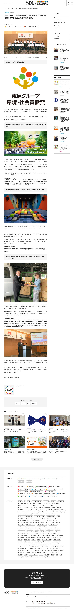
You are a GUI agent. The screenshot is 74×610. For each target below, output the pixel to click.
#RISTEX (23, 511)
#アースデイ (43, 526)
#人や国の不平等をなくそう (34, 529)
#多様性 (34, 514)
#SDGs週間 (56, 509)
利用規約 (27, 608)
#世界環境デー (53, 501)
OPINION (57, 28)
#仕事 (42, 550)
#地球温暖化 (47, 507)
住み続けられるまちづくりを (24, 493)
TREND (57, 30)
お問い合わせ (49, 592)
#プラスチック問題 (56, 522)
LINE (28, 403)
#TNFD (54, 520)
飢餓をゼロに (30, 486)
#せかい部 (41, 507)
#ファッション (34, 511)
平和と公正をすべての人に (34, 496)
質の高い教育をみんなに (54, 486)
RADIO (57, 25)
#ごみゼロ (61, 546)
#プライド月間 (31, 520)
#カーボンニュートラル (22, 529)
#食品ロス (37, 531)
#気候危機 (53, 535)
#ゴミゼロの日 (54, 518)
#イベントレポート (49, 531)
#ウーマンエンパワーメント (23, 522)
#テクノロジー (62, 509)
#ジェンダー (28, 518)
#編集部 (28, 501)
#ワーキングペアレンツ (33, 554)
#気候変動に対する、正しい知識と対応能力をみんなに (28, 537)
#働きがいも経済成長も (22, 520)
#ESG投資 (50, 509)
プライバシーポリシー (33, 608)
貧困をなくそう (21, 486)
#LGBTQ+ (20, 544)
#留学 (19, 511)
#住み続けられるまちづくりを (23, 526)
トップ (5, 8)
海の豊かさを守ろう (61, 493)
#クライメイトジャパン (45, 535)
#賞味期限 (31, 556)
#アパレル (50, 514)
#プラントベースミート (22, 533)
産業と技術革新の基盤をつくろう (30, 26)
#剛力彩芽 (33, 539)
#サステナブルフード (56, 548)
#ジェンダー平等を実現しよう (23, 535)
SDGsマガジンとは (4, 3)
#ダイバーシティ (30, 531)
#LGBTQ (58, 541)
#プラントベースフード (30, 524)
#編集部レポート (60, 535)
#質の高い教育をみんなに (45, 537)
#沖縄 (54, 541)
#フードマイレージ (46, 503)
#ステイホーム (46, 501)
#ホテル (37, 522)
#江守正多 (42, 531)
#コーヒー (58, 552)
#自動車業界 (54, 537)
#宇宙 (42, 546)
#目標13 (52, 554)
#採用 (53, 552)
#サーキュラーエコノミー (37, 501)
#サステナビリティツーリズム (23, 546)
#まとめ (58, 516)
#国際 (54, 556)
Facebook (23, 403)
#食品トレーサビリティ (22, 505)
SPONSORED (57, 38)
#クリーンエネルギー (46, 548)
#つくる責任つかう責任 (42, 514)
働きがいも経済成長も (23, 491)
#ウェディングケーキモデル (46, 522)
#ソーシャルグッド (44, 529)
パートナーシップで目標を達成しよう (49, 496)
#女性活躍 (20, 539)
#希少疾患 (47, 554)
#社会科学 (53, 507)
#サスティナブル (43, 509)
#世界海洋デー (21, 514)
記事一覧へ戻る (37, 459)
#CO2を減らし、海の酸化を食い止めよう (36, 544)
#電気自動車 (37, 541)
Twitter (33, 596)
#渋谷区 (25, 554)
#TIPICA (19, 556)
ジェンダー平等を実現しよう (24, 489)
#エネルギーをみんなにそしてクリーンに (25, 541)
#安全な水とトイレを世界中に (34, 548)
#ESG (59, 511)
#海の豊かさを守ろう (57, 539)
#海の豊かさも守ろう (51, 526)
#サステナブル (60, 507)
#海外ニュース (28, 514)
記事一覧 (9, 8)
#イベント (20, 501)
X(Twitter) (18, 403)
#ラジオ (37, 546)
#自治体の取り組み (48, 550)
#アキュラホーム (21, 524)
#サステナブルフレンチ (46, 539)
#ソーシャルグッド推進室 (33, 533)
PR (56, 17)
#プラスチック (21, 518)
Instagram (39, 596)
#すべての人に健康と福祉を (39, 516)
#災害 (28, 511)
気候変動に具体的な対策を (49, 493)
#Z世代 (55, 514)
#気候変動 (48, 518)
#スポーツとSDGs (21, 531)
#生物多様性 (35, 507)
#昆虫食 (32, 546)
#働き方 (38, 539)
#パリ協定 (39, 503)
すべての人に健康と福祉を (41, 486)
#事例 (63, 511)
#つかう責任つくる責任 (22, 503)
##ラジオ (59, 537)
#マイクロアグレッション (54, 529)
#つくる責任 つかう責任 (22, 548)
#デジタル (32, 522)
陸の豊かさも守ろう (22, 496)
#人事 (61, 554)
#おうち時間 (25, 556)
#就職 (56, 546)
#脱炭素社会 (57, 531)
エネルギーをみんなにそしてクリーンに (13, 26)
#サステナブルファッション (23, 509)
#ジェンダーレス (32, 503)
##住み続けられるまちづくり (53, 533)
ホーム (27, 592)
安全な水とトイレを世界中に (38, 489)
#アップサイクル (43, 533)
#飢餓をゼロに (48, 556)
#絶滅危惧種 (41, 511)
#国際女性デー (21, 550)
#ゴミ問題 (54, 511)
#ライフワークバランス (39, 556)
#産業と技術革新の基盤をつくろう (51, 544)
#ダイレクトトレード (35, 550)
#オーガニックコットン (58, 550)
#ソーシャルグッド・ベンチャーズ (24, 507)
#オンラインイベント (49, 546)
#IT (31, 526)
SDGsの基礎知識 (11, 3)
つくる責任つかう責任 (37, 493)
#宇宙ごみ (27, 550)
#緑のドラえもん (55, 503)
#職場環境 (20, 554)
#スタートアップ (35, 518)
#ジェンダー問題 (32, 505)
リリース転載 (57, 36)
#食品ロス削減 (61, 501)
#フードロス (36, 526)
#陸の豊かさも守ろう (34, 509)
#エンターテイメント (35, 535)
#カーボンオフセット (53, 524)
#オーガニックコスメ (41, 505)
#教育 (57, 554)
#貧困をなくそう (39, 520)
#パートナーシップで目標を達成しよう (25, 516)
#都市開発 (44, 541)
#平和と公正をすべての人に (42, 524)
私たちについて (36, 592)
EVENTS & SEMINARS (59, 22)
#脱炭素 (28, 552)
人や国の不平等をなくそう (50, 491)
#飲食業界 (42, 518)
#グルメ (25, 544)
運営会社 (40, 608)
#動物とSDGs (47, 511)
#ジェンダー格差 (47, 552)
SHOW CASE (58, 20)
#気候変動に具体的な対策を (37, 552)
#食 (24, 501)
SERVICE (57, 33)
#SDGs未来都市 (27, 539)
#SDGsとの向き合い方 (51, 516)
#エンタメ (49, 541)
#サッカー (41, 554)
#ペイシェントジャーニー (51, 505)
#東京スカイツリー (47, 520)
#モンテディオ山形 (21, 552)
